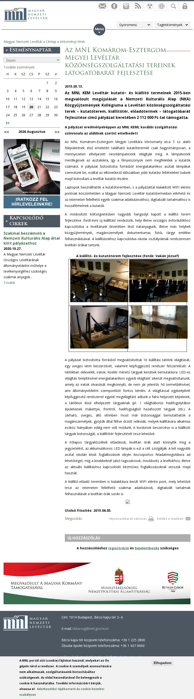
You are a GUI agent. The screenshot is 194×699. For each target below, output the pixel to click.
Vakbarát (149, 6)
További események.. (20, 67)
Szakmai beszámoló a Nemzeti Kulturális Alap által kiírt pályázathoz (32, 238)
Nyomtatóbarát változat (128, 519)
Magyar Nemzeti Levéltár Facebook (114, 6)
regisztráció (118, 548)
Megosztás (73, 518)
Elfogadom (162, 663)
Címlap (51, 41)
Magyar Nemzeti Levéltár (23, 41)
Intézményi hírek (72, 41)
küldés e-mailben (170, 519)
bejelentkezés (147, 548)
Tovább (9, 282)
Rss (137, 6)
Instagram (125, 6)
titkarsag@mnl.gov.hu (90, 628)
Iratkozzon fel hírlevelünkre (102, 6)
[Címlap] (28, 14)
